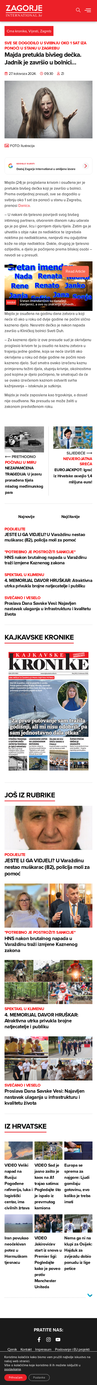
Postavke (39, 1377)
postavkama (12, 1369)
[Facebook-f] (39, 1339)
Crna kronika (17, 30)
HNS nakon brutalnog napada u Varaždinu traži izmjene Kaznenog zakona (46, 557)
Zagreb (45, 30)
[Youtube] (57, 1339)
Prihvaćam (15, 1377)
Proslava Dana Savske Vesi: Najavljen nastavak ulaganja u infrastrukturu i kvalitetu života (48, 606)
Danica (24, 205)
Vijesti (33, 30)
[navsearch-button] (78, 10)
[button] (87, 10)
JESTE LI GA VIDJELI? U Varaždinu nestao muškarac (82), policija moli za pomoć (45, 535)
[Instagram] (48, 1339)
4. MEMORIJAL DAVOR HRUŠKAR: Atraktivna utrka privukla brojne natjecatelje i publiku (48, 580)
